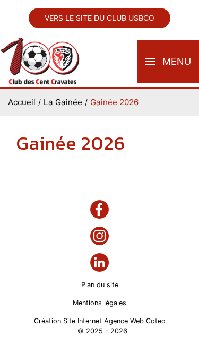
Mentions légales (99, 303)
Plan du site (99, 285)
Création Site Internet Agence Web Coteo (100, 321)
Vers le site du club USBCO (99, 17)
